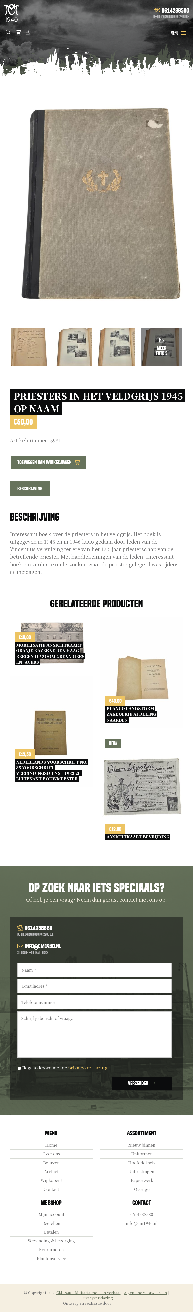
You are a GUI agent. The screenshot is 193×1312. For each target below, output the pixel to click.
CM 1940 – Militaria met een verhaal (88, 1292)
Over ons (51, 1154)
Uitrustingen (141, 1171)
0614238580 (141, 1214)
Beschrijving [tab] (29, 489)
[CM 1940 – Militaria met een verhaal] (11, 13)
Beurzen (51, 1163)
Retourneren (51, 1250)
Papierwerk (142, 1180)
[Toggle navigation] (183, 33)
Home (51, 1145)
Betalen (51, 1232)
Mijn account (51, 1214)
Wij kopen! (51, 1180)
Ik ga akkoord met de (64, 1067)
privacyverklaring (87, 1067)
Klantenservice (51, 1258)
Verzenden (138, 1083)
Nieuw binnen (141, 1145)
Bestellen (51, 1223)
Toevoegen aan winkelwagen (44, 462)
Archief (51, 1171)
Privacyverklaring (96, 1297)
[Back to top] (183, 1302)
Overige (142, 1189)
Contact (51, 1189)
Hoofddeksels (141, 1163)
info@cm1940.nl (142, 1223)
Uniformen (142, 1154)
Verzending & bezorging (51, 1241)
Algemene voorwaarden (145, 1292)
